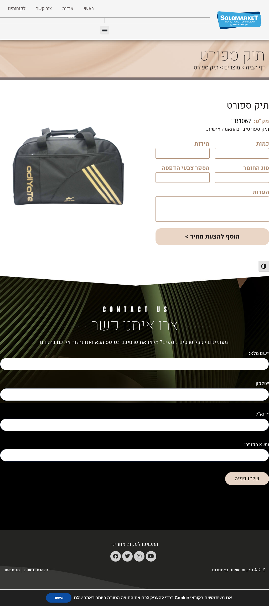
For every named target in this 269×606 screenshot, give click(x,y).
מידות (202, 144)
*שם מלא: (259, 353)
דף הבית (255, 67)
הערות (261, 192)
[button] (104, 30)
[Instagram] (139, 556)
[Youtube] (151, 556)
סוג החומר (256, 168)
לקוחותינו (16, 8)
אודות (67, 8)
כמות (262, 144)
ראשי (89, 8)
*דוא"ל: (262, 414)
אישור (59, 597)
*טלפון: (262, 384)
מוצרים (232, 67)
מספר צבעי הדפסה (186, 168)
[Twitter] (127, 556)
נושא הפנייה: (256, 445)
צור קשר (44, 8)
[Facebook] (115, 556)
